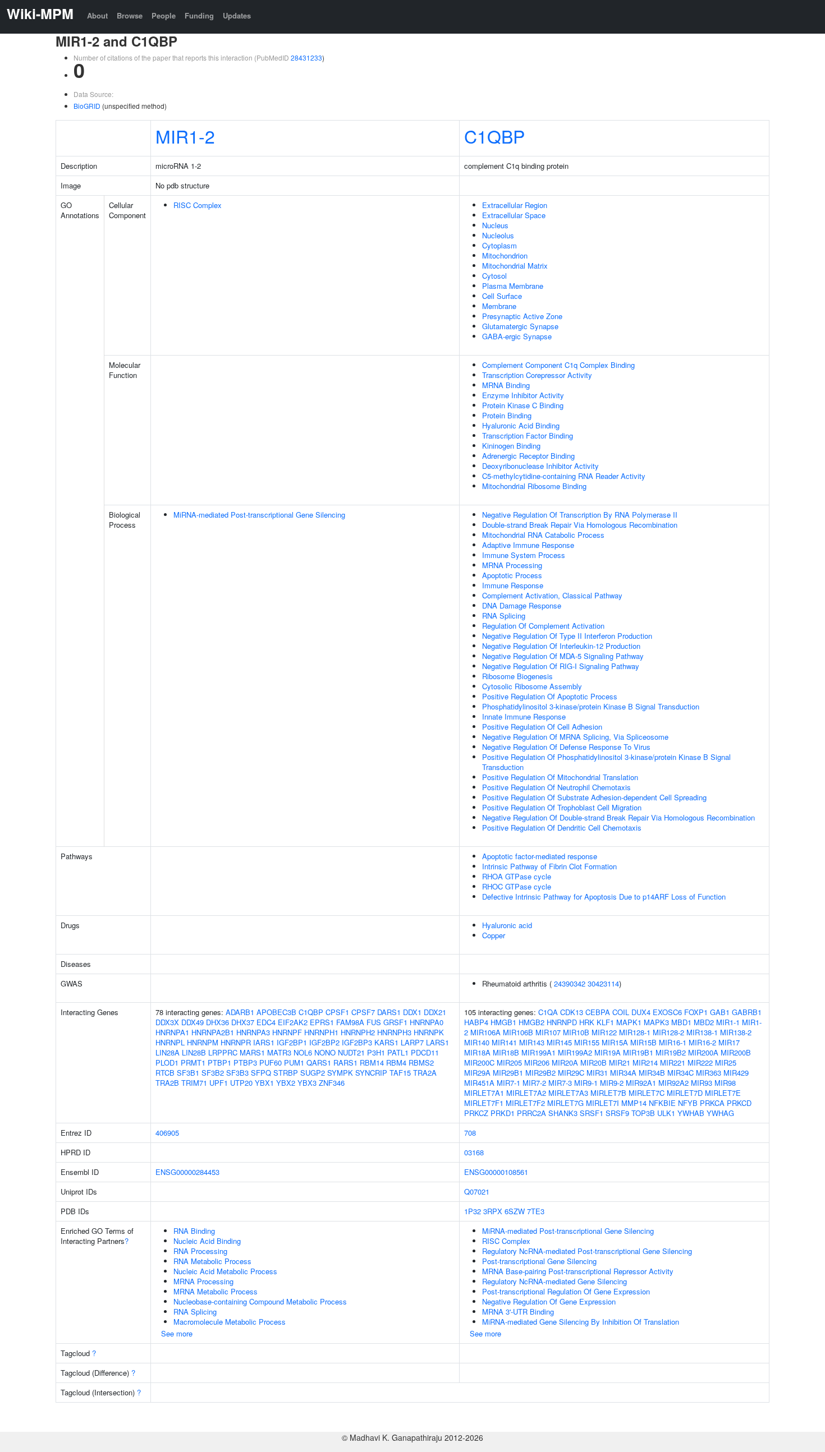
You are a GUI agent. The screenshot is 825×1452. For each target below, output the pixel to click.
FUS (373, 1022)
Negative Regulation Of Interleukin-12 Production (561, 645)
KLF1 (605, 1022)
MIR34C (680, 1072)
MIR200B (736, 1052)
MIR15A (615, 1042)
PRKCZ (476, 1113)
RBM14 (372, 1062)
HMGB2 (531, 1022)
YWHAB (690, 1113)
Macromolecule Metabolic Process (229, 1321)
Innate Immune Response (524, 716)
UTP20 (241, 1082)
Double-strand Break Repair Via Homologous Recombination (579, 524)
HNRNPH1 (321, 1032)
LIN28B (194, 1052)
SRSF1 (591, 1113)
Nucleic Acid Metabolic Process (225, 1271)
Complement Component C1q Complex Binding (558, 364)
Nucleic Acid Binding (207, 1241)
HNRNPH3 (394, 1032)
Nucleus (495, 225)
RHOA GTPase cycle (516, 876)
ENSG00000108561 (496, 1172)
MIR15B (643, 1042)
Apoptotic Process (512, 575)
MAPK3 (656, 1022)
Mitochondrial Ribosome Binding (534, 486)
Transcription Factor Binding (527, 435)
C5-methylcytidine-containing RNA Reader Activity (563, 476)
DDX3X (167, 1022)
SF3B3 (237, 1072)
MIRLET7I (602, 1103)
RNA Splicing (503, 615)
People (164, 15)
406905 (167, 1132)
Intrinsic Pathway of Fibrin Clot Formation (549, 866)
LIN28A (167, 1052)
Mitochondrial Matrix (515, 265)
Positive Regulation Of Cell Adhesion (542, 726)
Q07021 (476, 1191)
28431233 (306, 57)
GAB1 (720, 1012)
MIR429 (736, 1072)
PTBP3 (245, 1062)
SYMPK (340, 1072)
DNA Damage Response (521, 605)
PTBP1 (219, 1062)
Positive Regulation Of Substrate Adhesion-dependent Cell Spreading (594, 797)
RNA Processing (200, 1251)
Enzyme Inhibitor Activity (523, 395)
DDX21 (435, 1012)
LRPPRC (222, 1052)
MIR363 (708, 1072)
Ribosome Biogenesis (517, 676)
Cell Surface (502, 296)
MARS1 (252, 1052)
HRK (586, 1022)
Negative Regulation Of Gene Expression (549, 1301)
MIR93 (701, 1082)
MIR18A (477, 1052)
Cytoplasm (499, 245)
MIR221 (672, 1062)
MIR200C (479, 1062)
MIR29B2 (540, 1072)
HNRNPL (170, 1042)
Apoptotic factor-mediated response (539, 856)
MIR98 (725, 1082)
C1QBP (494, 136)
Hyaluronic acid (507, 925)
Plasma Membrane (512, 285)
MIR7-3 (560, 1082)
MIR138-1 (702, 1032)
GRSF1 (395, 1022)
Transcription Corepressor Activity (537, 375)
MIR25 (725, 1062)
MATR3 (279, 1052)
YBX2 (285, 1082)
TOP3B (643, 1113)
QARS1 (318, 1062)
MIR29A (477, 1072)
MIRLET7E (723, 1092)
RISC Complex (197, 205)
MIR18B (506, 1052)
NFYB (688, 1103)
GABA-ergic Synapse (517, 336)
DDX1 (412, 1012)
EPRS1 (322, 1022)
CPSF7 (363, 1012)
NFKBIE (662, 1103)
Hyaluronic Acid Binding (521, 425)
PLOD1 (166, 1062)
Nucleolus (498, 235)
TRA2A (425, 1072)
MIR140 (476, 1042)
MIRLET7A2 (526, 1092)
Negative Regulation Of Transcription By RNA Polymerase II (579, 514)
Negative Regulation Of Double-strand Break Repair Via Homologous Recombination (618, 817)
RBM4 (396, 1062)
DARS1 (389, 1012)
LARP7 (412, 1042)
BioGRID (87, 105)
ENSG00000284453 (187, 1172)
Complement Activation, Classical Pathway (552, 595)
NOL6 (303, 1052)
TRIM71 (194, 1082)
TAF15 (400, 1072)
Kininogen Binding (511, 445)
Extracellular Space (514, 215)
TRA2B (167, 1082)
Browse (130, 15)
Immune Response (512, 585)
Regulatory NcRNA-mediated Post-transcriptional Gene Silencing (587, 1251)
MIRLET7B (608, 1092)
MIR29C (571, 1072)
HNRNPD (562, 1022)
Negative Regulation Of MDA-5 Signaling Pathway (563, 656)
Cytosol (494, 275)
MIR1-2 (185, 136)
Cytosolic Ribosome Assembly (532, 686)
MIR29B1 (508, 1072)
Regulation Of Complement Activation (543, 625)
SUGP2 (312, 1072)
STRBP (285, 1072)
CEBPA (597, 1012)
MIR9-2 (612, 1082)
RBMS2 (421, 1062)
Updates (237, 15)
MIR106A (485, 1032)
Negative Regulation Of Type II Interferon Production (567, 635)
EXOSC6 (667, 1012)
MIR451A (479, 1082)
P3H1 (376, 1052)
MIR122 (604, 1032)
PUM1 (294, 1062)
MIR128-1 (634, 1032)
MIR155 (586, 1042)
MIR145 (559, 1042)
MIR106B (518, 1032)
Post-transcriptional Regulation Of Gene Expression (566, 1291)
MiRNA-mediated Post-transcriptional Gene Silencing (259, 514)
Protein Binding (506, 415)
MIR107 (548, 1032)
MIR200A (703, 1052)
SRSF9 (617, 1113)
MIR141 (504, 1042)
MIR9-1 (586, 1082)
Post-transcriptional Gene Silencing (539, 1261)
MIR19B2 (671, 1052)
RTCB (165, 1072)
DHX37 (242, 1022)
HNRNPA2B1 (212, 1032)
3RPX (492, 1211)
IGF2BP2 (324, 1042)
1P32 (472, 1211)
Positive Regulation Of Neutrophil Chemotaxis (556, 787)
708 (470, 1132)
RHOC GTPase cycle (516, 886)
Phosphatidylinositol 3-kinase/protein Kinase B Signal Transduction (590, 706)
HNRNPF (287, 1032)
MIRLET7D (685, 1092)
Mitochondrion (505, 255)
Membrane (499, 306)
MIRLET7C (646, 1092)
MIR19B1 (638, 1052)
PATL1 (398, 1052)
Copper (493, 935)
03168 (474, 1152)
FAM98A (350, 1022)
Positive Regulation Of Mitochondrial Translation (560, 777)
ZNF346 (332, 1082)
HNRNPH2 (358, 1032)
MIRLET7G (565, 1103)
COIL (620, 1012)
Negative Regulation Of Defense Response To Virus (566, 746)
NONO (325, 1052)
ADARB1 (240, 1012)
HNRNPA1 (172, 1032)
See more (176, 1333)
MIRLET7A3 (568, 1092)
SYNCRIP (371, 1072)
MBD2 (704, 1022)
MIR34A (623, 1072)
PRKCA (712, 1103)
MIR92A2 (673, 1082)
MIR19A (607, 1052)
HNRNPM (202, 1042)
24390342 (569, 983)
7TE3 (535, 1211)
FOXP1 (696, 1012)
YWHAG (720, 1113)
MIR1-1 (728, 1022)
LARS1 (437, 1042)
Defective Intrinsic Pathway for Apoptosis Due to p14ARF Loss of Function (604, 896)
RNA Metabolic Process (212, 1261)
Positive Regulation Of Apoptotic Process (549, 696)
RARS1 (345, 1062)
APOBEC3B (276, 1012)
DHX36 (217, 1022)
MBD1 (681, 1022)
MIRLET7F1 (483, 1103)
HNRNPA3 (253, 1032)
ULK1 (666, 1113)
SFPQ (261, 1072)
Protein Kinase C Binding (522, 405)
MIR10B (576, 1032)
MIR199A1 (538, 1052)
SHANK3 (563, 1113)
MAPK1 (628, 1022)
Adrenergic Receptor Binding (528, 455)
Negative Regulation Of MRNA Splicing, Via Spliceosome (575, 736)
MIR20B (593, 1062)
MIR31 (597, 1072)
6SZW (515, 1211)
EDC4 (266, 1022)
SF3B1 (188, 1072)
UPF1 (218, 1082)
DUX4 (640, 1012)
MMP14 (634, 1103)
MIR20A (565, 1062)
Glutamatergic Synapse (520, 326)
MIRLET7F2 (525, 1103)
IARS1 (263, 1042)
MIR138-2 (735, 1032)
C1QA (548, 1012)
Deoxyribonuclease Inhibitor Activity (540, 465)
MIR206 (536, 1062)
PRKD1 (503, 1113)
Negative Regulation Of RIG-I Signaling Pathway (560, 666)
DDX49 (192, 1022)
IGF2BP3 (357, 1042)
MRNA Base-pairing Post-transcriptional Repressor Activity (577, 1271)
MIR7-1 (508, 1082)
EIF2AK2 (293, 1022)
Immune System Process (523, 555)
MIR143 (531, 1042)
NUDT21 (351, 1052)
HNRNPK (429, 1032)
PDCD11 (425, 1052)
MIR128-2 (668, 1032)
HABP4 (476, 1022)
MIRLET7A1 (484, 1092)
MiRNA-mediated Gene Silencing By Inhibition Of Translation (580, 1321)
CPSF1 (337, 1012)
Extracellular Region (514, 205)
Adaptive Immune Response (528, 545)
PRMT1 (193, 1062)
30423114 (603, 983)
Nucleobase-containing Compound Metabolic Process (260, 1301)
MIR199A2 (575, 1052)
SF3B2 (212, 1072)
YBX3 (307, 1082)
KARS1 (386, 1042)
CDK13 (571, 1012)
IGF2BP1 (292, 1042)
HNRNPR (236, 1042)
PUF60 (270, 1062)
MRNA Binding (506, 385)
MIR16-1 (672, 1042)
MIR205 (509, 1062)
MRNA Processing (512, 565)
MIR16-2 (702, 1042)
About (97, 15)
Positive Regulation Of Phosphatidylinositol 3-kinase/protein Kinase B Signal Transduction (606, 762)
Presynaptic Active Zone (522, 316)
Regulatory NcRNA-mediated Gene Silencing (554, 1281)
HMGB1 (503, 1022)
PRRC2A (531, 1113)
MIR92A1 (641, 1082)
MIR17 (729, 1042)
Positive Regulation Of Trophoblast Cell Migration (561, 807)
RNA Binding (194, 1230)
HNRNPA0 (426, 1022)
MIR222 (700, 1062)
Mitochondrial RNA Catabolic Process (543, 534)
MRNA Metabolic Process (215, 1291)
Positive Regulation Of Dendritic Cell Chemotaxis (561, 827)
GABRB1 (747, 1012)
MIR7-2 (534, 1082)
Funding (199, 15)
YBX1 (264, 1082)
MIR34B (652, 1072)
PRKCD (739, 1103)
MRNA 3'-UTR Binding (518, 1311)
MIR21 (619, 1062)
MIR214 (645, 1062)
